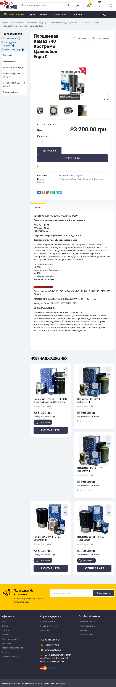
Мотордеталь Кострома (71, 175)
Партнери (6, 652)
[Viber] (47, 192)
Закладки (83, 630)
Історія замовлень (87, 626)
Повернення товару (49, 626)
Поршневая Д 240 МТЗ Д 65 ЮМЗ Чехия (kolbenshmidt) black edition (50, 400)
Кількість (42, 136)
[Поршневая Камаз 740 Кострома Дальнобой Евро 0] (72, 85)
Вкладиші (7, 55)
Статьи (5, 626)
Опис (37, 207)
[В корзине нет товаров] (110, 5)
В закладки (81, 38)
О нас (4, 621)
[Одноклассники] (43, 192)
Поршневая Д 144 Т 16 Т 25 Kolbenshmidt (47, 538)
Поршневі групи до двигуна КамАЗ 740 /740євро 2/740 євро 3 (75, 23)
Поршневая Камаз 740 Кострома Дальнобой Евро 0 (24, 26)
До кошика (49, 150)
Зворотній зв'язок (48, 621)
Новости (5, 630)
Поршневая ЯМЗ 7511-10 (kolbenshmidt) (89, 469)
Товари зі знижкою (10, 656)
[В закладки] (65, 369)
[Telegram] (60, 192)
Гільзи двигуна (9, 61)
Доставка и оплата (10, 639)
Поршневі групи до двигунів (37, 23)
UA (99, 2)
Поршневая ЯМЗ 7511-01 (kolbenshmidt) (89, 400)
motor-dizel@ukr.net (52, 650)
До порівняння (102, 38)
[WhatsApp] (52, 192)
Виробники (6, 643)
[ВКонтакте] (39, 192)
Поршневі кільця (10, 92)
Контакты (6, 635)
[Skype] (56, 192)
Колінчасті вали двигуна (13, 67)
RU (99, 6)
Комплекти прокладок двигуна (13, 75)
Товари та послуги (17, 23)
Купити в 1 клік (72, 158)
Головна (5, 23)
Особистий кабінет (87, 621)
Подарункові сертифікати (13, 648)
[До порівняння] (65, 375)
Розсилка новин (86, 635)
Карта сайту (45, 630)
